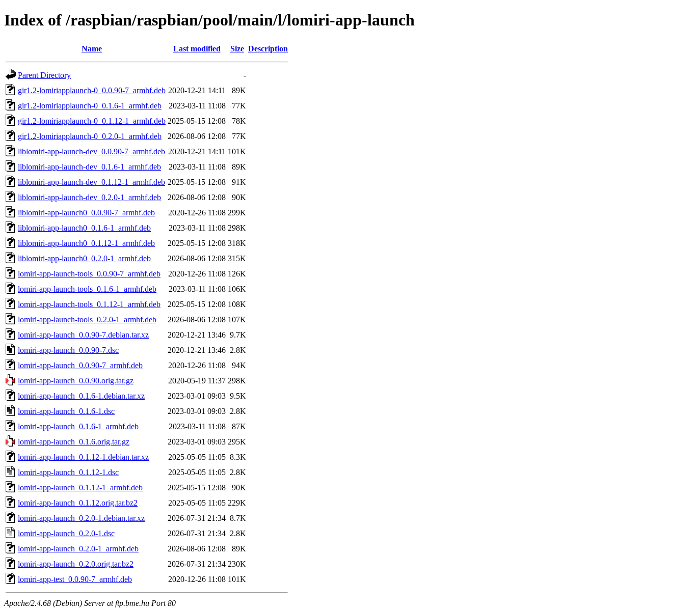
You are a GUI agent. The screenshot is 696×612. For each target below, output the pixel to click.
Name (92, 48)
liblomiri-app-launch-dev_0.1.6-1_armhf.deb (89, 166)
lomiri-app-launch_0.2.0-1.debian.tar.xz (81, 518)
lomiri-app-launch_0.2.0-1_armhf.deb (78, 548)
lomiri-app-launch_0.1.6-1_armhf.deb (78, 426)
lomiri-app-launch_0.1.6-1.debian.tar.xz (81, 396)
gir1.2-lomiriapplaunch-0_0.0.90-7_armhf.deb (92, 90)
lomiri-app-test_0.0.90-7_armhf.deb (75, 579)
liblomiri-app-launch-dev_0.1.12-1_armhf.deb (91, 182)
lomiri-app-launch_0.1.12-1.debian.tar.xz (83, 457)
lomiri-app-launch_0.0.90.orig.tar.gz (75, 380)
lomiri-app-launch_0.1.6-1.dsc (66, 411)
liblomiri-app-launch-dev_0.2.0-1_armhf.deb (89, 197)
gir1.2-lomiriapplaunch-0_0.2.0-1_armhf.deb (90, 136)
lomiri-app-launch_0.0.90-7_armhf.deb (80, 365)
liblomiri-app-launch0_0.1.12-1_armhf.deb (86, 243)
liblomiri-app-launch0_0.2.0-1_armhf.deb (84, 258)
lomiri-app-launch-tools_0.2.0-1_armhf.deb (87, 319)
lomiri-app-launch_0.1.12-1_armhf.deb (80, 487)
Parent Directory (44, 75)
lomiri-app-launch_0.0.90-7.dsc (68, 350)
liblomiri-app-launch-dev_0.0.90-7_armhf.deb (91, 151)
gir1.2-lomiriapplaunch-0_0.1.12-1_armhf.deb (92, 121)
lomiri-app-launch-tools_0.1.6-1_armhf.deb (87, 289)
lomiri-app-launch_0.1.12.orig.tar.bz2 (78, 502)
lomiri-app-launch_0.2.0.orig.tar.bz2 (75, 564)
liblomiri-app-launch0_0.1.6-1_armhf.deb (84, 228)
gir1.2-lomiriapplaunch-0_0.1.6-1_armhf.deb (90, 105)
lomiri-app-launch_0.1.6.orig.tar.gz (73, 441)
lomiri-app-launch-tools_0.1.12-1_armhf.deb (89, 304)
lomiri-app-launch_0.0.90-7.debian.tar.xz (83, 334)
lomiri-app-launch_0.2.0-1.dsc (66, 533)
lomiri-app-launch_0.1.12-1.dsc (68, 472)
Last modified (197, 48)
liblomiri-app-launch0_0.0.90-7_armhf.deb (86, 212)
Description (268, 48)
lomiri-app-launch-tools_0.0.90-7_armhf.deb (89, 273)
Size (237, 48)
